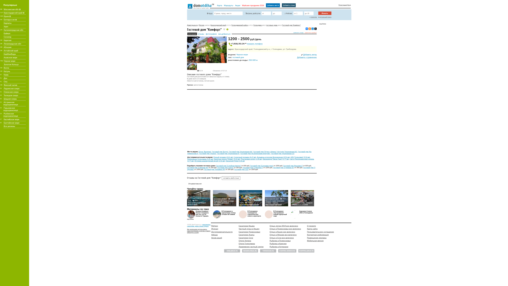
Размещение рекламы (316, 238)
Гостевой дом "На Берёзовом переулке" (255, 154)
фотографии (211, 34)
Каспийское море (11, 119)
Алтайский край (11, 51)
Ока (5, 82)
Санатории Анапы (246, 235)
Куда (210, 13)
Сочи (189, 200)
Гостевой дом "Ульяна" (207, 154)
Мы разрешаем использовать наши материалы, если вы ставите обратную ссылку (198, 231)
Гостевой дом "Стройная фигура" (228, 166)
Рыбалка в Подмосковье (280, 241)
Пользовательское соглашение (320, 232)
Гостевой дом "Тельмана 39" (214, 169)
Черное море (242, 54)
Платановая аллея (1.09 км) (251, 159)
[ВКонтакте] (307, 29)
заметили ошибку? (311, 32)
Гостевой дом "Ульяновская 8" (228, 154)
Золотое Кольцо (11, 64)
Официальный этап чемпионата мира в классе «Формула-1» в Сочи (301, 203)
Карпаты (8, 23)
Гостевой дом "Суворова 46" (197, 168)
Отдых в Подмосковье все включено (285, 229)
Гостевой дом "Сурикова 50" (283, 168)
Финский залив (10, 85)
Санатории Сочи (246, 238)
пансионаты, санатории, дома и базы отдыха (199, 225)
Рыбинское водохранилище (10, 115)
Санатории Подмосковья (249, 232)
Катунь (7, 71)
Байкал (7, 33)
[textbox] (228, 13)
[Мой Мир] (312, 29)
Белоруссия (9, 20)
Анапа (242, 202)
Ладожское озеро (11, 88)
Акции (237, 5)
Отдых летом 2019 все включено (284, 226)
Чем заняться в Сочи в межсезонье (196, 204)
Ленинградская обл (12, 44)
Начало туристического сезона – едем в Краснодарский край (275, 203)
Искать (325, 13)
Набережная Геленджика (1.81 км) (200, 159)
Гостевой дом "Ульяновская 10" (282, 154)
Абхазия (7, 47)
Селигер (7, 37)
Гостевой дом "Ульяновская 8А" (241, 152)
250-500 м (253, 60)
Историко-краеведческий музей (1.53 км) (209, 161)
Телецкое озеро (11, 95)
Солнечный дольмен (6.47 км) (245, 157)
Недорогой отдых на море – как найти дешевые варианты (224, 203)
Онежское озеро (11, 92)
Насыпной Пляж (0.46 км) (235, 161)
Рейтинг (289, 13)
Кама (6, 75)
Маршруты (228, 5)
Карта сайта (312, 229)
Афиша (214, 235)
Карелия (7, 40)
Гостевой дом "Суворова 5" (253, 168)
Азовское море (10, 57)
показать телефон (255, 44)
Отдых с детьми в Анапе (249, 205)
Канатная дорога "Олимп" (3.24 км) (227, 159)
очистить (314, 17)
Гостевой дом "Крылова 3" (293, 166)
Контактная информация (318, 235)
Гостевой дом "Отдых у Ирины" (265, 152)
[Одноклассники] (310, 29)
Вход (349, 5)
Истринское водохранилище (10, 103)
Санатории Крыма (247, 226)
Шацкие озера (10, 99)
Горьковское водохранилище (10, 109)
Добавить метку (310, 54)
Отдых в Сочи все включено (282, 238)
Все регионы (9, 126)
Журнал (214, 229)
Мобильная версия (315, 241)
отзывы (201, 34)
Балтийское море (11, 123)
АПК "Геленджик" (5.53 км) (300, 157)
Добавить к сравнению (307, 57)
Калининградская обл (13, 30)
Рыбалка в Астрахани (279, 247)
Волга (6, 68)
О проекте (311, 226)
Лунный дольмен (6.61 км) (223, 157)
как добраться (224, 34)
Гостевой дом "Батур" (220, 152)
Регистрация (343, 5)
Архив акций (216, 238)
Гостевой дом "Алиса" (225, 168)
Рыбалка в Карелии (278, 244)
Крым (6, 16)
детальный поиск (325, 17)
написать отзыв (298, 32)
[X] (315, 29)
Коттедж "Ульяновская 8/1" (287, 152)
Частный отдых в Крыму (249, 229)
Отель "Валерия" (205, 152)
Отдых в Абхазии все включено (283, 235)
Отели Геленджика (247, 244)
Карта (219, 5)
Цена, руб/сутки (254, 13)
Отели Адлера (245, 241)
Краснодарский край (220, 198)
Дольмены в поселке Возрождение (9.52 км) (273, 157)
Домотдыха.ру (192, 25)
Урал (6, 26)
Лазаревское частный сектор (251, 247)
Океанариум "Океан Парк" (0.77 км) (276, 159)
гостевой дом (238, 57)
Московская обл (11, 9)
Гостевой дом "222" (241, 169)
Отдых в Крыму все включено (282, 232)
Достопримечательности (222, 232)
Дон (5, 78)
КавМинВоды (10, 54)
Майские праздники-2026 (253, 5)
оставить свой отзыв (231, 178)
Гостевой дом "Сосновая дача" (261, 166)
